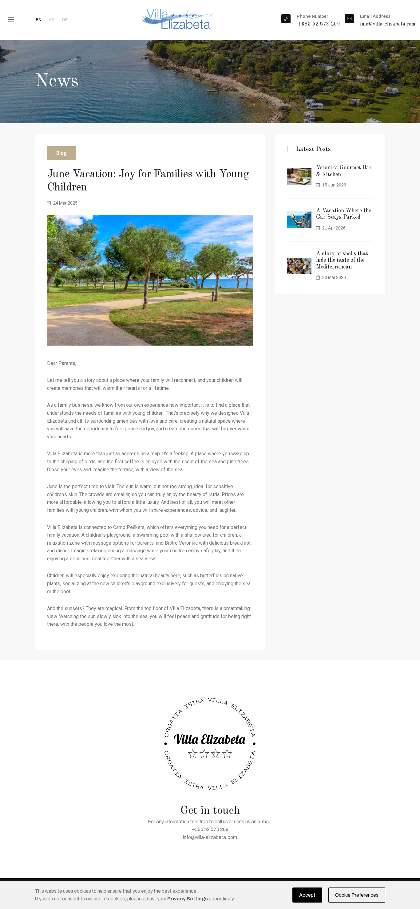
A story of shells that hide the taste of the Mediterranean (342, 260)
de (65, 20)
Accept (307, 895)
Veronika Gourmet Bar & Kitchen (344, 171)
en (39, 20)
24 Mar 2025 (64, 203)
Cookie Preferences (356, 895)
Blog (61, 153)
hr (52, 20)
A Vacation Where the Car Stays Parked (343, 214)
